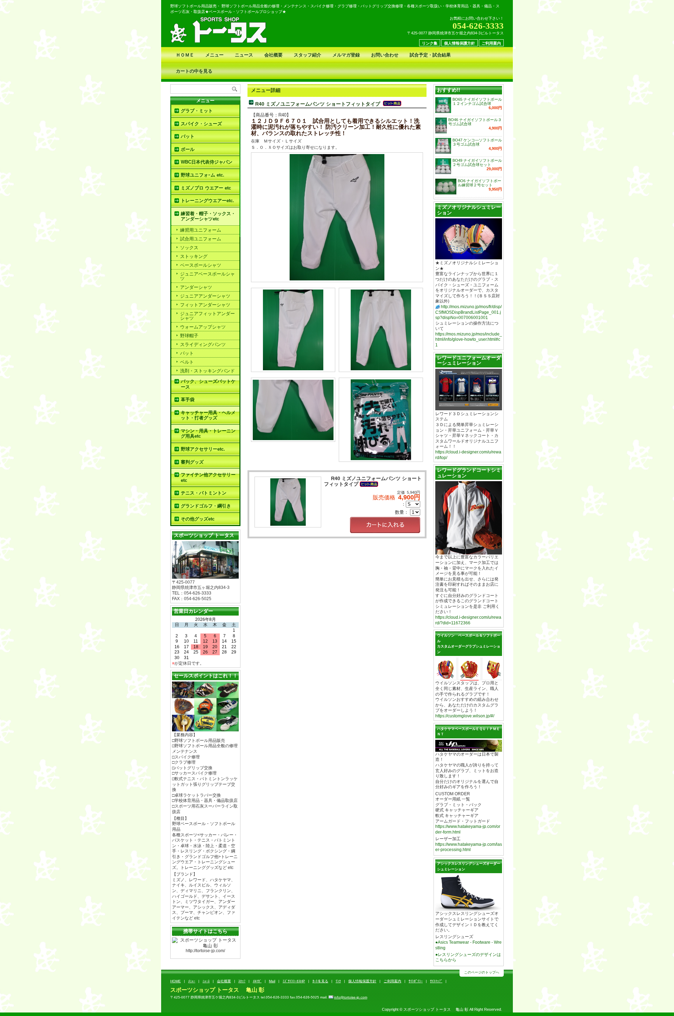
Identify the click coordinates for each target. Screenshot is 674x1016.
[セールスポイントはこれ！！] (205, 728)
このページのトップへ (481, 972)
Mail (272, 981)
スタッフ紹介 (307, 55)
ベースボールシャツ (200, 265)
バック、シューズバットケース (208, 384)
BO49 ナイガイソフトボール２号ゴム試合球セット (477, 162)
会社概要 (273, 55)
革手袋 (187, 399)
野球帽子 (189, 335)
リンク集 (429, 43)
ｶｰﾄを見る (320, 981)
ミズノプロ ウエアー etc (206, 188)
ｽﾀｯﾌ (241, 981)
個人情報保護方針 (459, 43)
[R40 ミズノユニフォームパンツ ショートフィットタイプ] (337, 277)
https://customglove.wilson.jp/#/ (464, 715)
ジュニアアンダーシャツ (205, 296)
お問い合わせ (384, 55)
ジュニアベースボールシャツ (207, 276)
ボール (187, 149)
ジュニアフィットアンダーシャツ (207, 316)
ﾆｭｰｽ (206, 981)
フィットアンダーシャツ (205, 304)
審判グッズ (192, 462)
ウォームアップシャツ (203, 327)
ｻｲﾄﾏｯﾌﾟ (436, 981)
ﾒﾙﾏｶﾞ (257, 981)
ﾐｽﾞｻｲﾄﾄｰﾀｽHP (294, 981)
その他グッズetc (197, 519)
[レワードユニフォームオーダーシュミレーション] (468, 407)
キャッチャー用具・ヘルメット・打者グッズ (208, 415)
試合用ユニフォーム (200, 238)
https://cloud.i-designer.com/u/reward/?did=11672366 (468, 620)
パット (187, 353)
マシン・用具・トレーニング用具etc (208, 433)
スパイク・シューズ (201, 123)
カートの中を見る (194, 71)
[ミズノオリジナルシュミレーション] (468, 256)
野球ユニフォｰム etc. (202, 175)
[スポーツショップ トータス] (205, 575)
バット (187, 136)
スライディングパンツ (203, 344)
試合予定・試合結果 (430, 55)
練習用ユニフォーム (200, 230)
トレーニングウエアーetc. (207, 200)
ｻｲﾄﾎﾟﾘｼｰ (416, 981)
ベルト (187, 362)
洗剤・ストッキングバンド (207, 370)
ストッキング (193, 256)
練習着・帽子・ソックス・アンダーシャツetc (208, 216)
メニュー (214, 55)
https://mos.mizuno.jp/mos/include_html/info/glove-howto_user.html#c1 (468, 339)
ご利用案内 (491, 43)
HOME (175, 981)
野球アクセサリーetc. (203, 449)
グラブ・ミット (197, 110)
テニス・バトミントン (203, 493)
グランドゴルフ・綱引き (206, 506)
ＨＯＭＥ (185, 55)
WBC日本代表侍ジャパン (206, 162)
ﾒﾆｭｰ (191, 981)
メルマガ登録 (346, 55)
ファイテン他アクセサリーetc (208, 477)
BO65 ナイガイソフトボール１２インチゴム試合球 (477, 101)
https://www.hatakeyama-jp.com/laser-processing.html (468, 847)
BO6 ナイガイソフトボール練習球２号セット (479, 183)
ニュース (244, 55)
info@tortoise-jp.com (350, 997)
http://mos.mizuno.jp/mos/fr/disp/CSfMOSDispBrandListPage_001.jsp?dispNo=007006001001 (468, 312)
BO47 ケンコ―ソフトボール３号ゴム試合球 (477, 142)
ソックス (189, 247)
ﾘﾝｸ (338, 981)
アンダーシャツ (196, 287)
